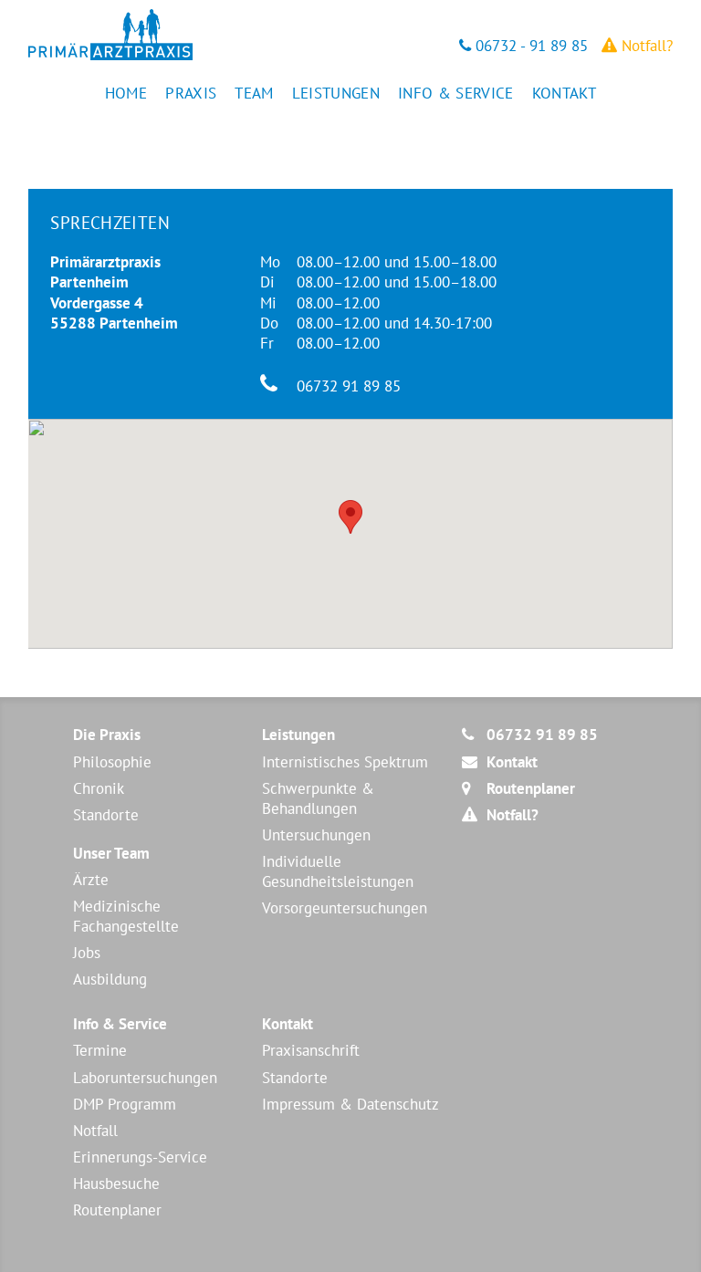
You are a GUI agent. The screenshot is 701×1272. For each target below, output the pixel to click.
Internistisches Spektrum (345, 762)
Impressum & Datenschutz (350, 1104)
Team (254, 93)
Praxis (190, 93)
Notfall (95, 1131)
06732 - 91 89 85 (529, 46)
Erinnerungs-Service (140, 1157)
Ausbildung (110, 979)
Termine (100, 1050)
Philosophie (112, 762)
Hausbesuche (116, 1183)
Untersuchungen (316, 835)
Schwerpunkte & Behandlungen (318, 798)
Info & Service (456, 93)
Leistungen (336, 93)
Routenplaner (117, 1210)
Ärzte (91, 880)
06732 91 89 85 (349, 386)
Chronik (98, 788)
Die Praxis (107, 735)
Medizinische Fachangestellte (126, 916)
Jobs (86, 953)
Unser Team (111, 853)
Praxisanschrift (311, 1050)
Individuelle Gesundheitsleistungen (337, 871)
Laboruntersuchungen (145, 1078)
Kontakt (564, 93)
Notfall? (645, 46)
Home (126, 93)
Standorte (106, 815)
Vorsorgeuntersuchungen (344, 908)
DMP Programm (124, 1104)
